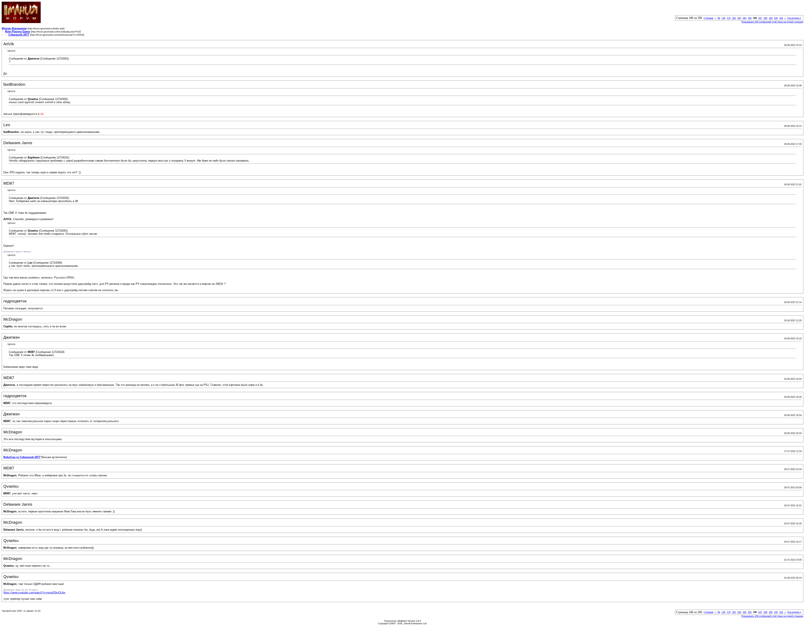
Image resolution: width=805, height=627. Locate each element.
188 (765, 18)
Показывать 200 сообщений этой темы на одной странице (772, 22)
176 (729, 18)
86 (719, 18)
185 (750, 18)
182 (734, 18)
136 (723, 18)
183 (739, 18)
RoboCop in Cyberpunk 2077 (21, 457)
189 (771, 18)
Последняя (794, 18)
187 (760, 18)
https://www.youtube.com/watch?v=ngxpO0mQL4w (34, 592)
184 (744, 18)
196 (781, 18)
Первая (708, 18)
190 (776, 18)
